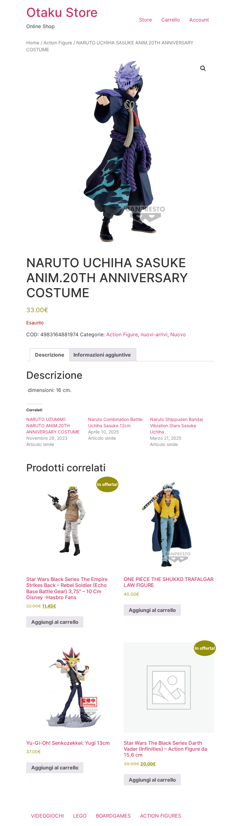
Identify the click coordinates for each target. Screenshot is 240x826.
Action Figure (57, 43)
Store (145, 20)
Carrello (170, 20)
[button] (203, 68)
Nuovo (178, 334)
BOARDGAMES (113, 816)
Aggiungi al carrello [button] (54, 622)
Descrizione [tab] (49, 355)
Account (199, 20)
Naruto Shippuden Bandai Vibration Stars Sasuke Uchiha (176, 425)
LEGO (80, 816)
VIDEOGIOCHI (47, 816)
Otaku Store (62, 12)
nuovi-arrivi (154, 334)
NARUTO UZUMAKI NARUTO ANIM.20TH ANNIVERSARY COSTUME (52, 425)
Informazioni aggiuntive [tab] (102, 355)
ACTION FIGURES (160, 816)
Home (32, 43)
